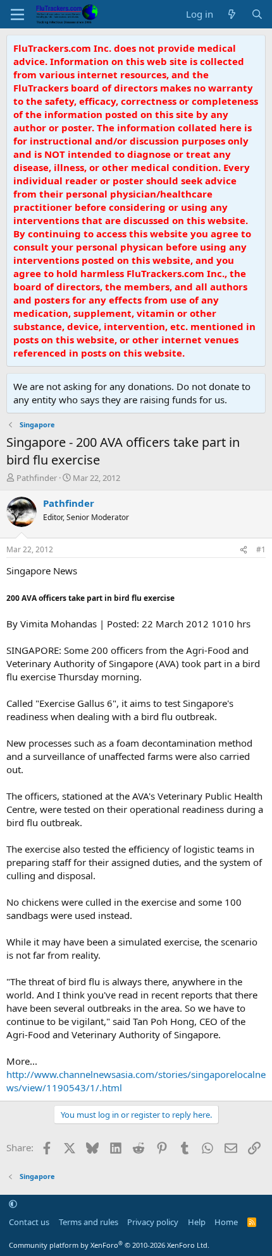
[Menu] (17, 14)
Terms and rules (88, 1222)
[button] (13, 1204)
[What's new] (231, 14)
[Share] (243, 550)
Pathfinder (36, 477)
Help (197, 1222)
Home (226, 1222)
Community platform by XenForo (109, 1245)
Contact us (29, 1222)
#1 (261, 549)
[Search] (257, 14)
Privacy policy (152, 1222)
